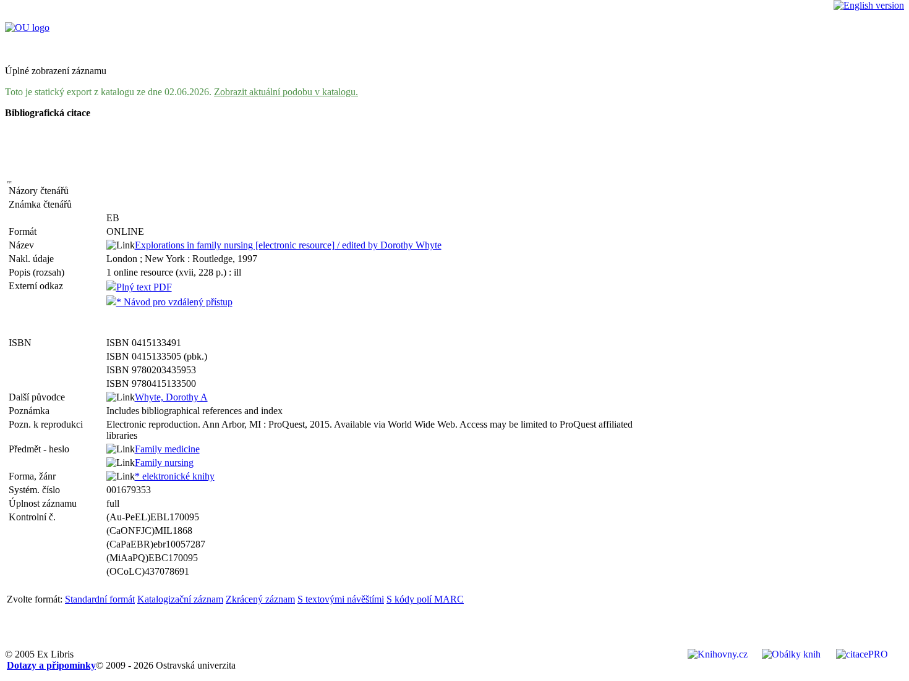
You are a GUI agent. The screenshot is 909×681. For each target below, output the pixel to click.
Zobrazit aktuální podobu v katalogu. (286, 92)
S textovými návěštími (340, 599)
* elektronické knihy (175, 476)
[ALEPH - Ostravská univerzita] (27, 27)
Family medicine (167, 449)
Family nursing (164, 462)
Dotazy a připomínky (51, 665)
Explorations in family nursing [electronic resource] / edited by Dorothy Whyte (288, 245)
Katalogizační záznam (180, 599)
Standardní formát (100, 599)
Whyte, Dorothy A (171, 397)
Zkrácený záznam (260, 599)
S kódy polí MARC (425, 599)
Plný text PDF (144, 287)
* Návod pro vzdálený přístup (174, 302)
